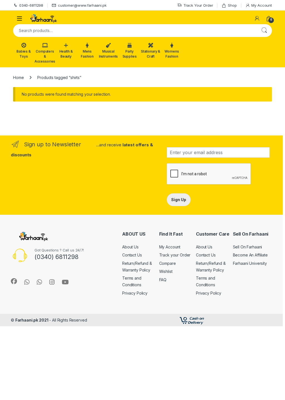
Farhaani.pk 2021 (31, 320)
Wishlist (166, 271)
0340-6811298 (31, 5)
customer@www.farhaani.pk (82, 5)
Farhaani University (250, 263)
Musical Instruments (108, 53)
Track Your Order (198, 5)
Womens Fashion (171, 53)
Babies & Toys (23, 53)
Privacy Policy (135, 293)
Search (264, 30)
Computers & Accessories (45, 56)
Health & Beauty (66, 53)
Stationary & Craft (150, 53)
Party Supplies (129, 53)
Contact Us (132, 255)
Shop (232, 5)
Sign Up (178, 199)
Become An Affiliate (250, 255)
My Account (261, 5)
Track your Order (175, 255)
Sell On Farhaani (247, 247)
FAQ (163, 279)
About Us (130, 247)
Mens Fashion (87, 53)
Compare (167, 263)
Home (18, 77)
